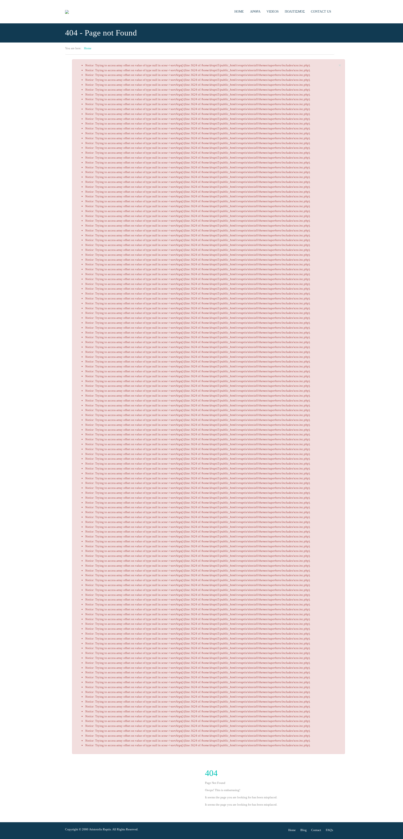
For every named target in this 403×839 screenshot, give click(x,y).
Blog (303, 830)
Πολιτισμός (295, 11)
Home (239, 11)
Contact (316, 830)
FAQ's (329, 830)
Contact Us (321, 11)
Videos (273, 11)
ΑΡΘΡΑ (255, 11)
